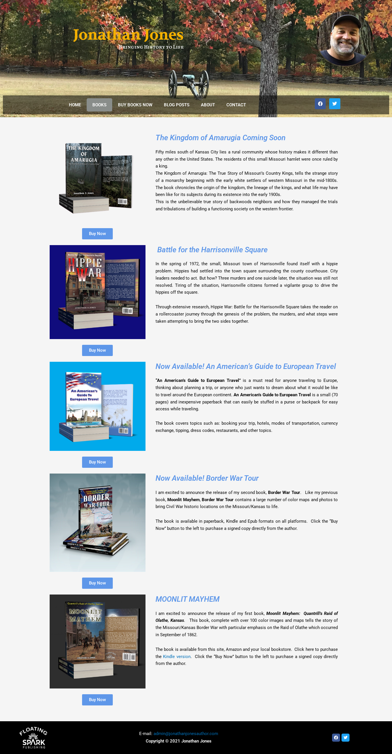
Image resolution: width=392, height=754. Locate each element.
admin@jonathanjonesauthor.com (186, 733)
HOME (75, 104)
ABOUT (208, 104)
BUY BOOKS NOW (135, 104)
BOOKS (99, 104)
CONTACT (236, 104)
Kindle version (176, 656)
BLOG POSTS (176, 104)
